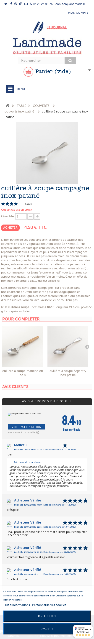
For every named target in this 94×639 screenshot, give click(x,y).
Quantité (7, 216)
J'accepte (47, 628)
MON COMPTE (78, 12)
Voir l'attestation (26, 427)
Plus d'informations (17, 605)
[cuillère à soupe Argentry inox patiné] (67, 346)
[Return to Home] (7, 106)
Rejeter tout (47, 616)
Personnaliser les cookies (49, 605)
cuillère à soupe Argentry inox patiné (68, 373)
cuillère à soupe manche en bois (22, 373)
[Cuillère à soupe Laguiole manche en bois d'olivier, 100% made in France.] (22, 346)
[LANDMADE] (47, 46)
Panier (52, 71)
